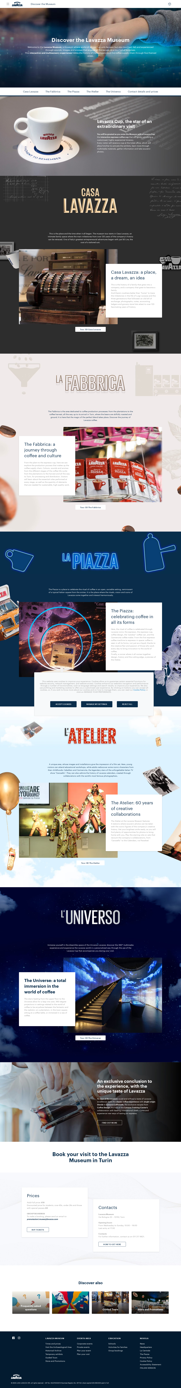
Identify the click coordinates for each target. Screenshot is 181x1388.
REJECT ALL (127, 704)
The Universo (113, 91)
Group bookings (115, 1350)
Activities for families (117, 1347)
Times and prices (53, 1344)
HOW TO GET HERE (112, 1244)
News (142, 1344)
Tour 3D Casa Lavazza (90, 329)
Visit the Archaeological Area (58, 1347)
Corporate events (84, 1344)
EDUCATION (114, 1338)
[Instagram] (19, 1338)
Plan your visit (83, 1354)
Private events (83, 1347)
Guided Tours (51, 1357)
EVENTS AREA (84, 1338)
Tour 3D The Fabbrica (90, 507)
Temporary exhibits (54, 1354)
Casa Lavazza (30, 91)
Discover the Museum (43, 4)
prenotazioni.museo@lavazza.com (42, 1219)
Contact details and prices (143, 91)
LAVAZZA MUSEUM (54, 1338)
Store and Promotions (55, 1361)
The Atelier (93, 91)
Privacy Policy (146, 1357)
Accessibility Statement (150, 1364)
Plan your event (84, 1350)
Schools (112, 1344)
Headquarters (146, 1347)
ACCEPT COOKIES (63, 704)
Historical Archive (53, 1350)
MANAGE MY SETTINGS (96, 704)
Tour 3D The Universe (90, 1038)
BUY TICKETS (38, 1230)
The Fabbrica (52, 91)
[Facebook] (13, 1338)
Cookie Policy (146, 1361)
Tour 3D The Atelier (90, 863)
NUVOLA (144, 1338)
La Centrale (145, 1350)
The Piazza (73, 91)
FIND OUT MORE (109, 1123)
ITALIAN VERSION (148, 1368)
